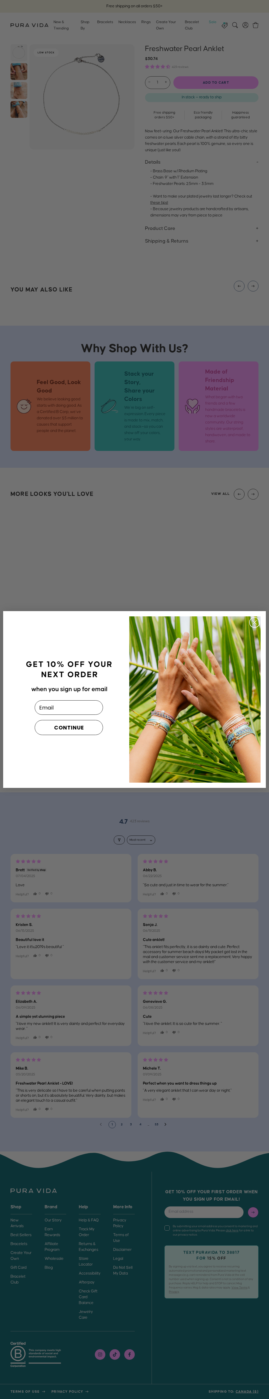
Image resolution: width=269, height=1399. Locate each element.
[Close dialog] (254, 622)
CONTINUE (69, 727)
